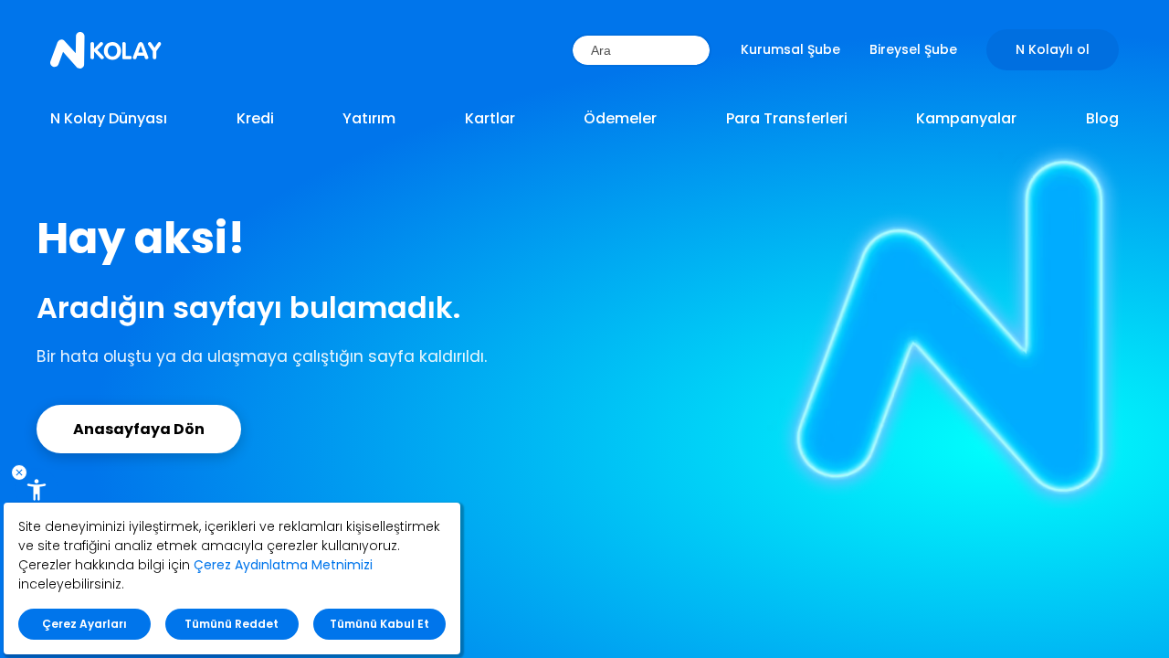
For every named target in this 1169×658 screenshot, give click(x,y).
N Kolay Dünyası (108, 118)
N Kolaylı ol (1053, 49)
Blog (1102, 118)
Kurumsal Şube (790, 49)
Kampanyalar (966, 118)
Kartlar (490, 118)
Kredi (255, 118)
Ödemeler (620, 118)
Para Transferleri (787, 118)
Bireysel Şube (913, 49)
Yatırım (368, 118)
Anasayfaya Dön (139, 429)
